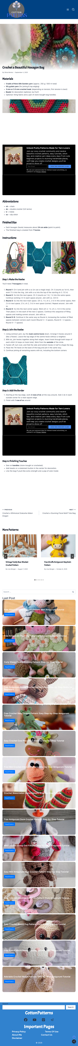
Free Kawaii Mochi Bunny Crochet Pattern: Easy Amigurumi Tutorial (37, 950)
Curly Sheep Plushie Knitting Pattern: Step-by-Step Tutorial (33, 662)
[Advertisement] (39, 127)
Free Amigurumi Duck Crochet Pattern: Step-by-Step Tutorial (34, 819)
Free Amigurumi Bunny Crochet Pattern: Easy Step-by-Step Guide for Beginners (38, 688)
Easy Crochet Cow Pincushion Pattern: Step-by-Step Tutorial (34, 741)
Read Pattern (9, 614)
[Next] (72, 556)
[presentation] (19, 545)
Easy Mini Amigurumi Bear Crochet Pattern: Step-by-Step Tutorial (36, 872)
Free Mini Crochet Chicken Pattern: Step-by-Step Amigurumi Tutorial (38, 767)
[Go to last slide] (5, 556)
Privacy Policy (19, 1031)
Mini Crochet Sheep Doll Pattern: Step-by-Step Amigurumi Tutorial (36, 845)
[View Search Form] (73, 9)
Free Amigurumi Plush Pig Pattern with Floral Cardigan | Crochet (35, 636)
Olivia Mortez (8, 72)
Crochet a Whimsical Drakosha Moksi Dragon (17, 513)
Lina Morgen (12, 569)
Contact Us (46, 1035)
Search (5, 1004)
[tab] (34, 579)
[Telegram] (52, 1019)
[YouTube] (34, 1019)
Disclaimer (17, 1038)
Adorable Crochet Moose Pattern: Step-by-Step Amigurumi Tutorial (37, 977)
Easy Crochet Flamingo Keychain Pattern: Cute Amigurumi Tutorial (36, 898)
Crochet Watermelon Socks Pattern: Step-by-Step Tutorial (32, 793)
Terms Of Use (51, 1031)
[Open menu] (68, 9)
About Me (17, 1035)
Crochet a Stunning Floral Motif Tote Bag (59, 511)
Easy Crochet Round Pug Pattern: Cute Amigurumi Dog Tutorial (35, 924)
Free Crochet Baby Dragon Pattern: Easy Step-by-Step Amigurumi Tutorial (36, 714)
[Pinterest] (43, 1019)
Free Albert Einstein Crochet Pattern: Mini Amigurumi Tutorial (34, 610)
